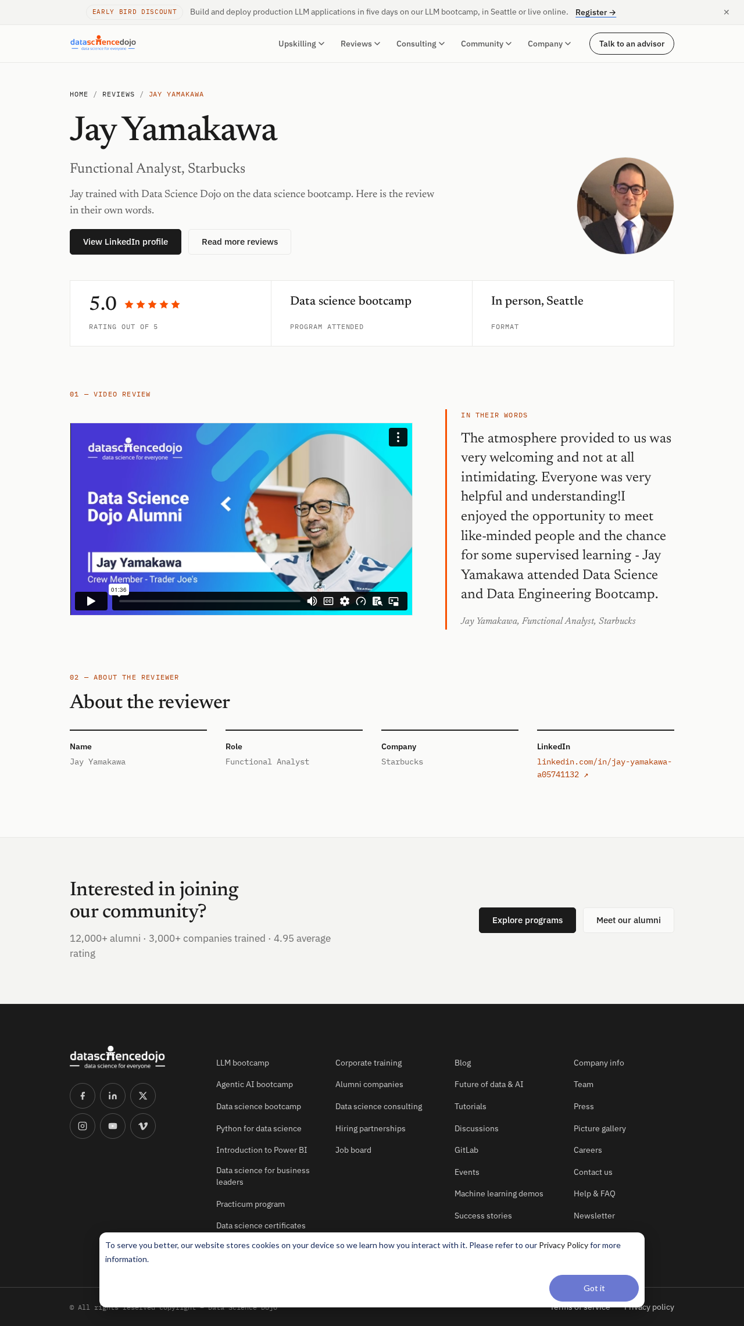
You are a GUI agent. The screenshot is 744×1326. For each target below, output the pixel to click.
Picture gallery (600, 1128)
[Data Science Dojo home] (134, 1057)
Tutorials (471, 1106)
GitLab (466, 1150)
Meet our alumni (628, 919)
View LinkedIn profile (125, 241)
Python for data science (259, 1128)
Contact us (593, 1172)
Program (306, 326)
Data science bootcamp (258, 1106)
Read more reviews (240, 241)
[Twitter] (143, 1096)
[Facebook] (82, 1096)
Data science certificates (261, 1225)
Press (584, 1106)
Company (545, 43)
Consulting (416, 43)
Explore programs (527, 919)
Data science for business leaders (263, 1176)
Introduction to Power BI (261, 1150)
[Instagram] (82, 1126)
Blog (463, 1062)
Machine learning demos (499, 1193)
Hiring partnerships (370, 1128)
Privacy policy (649, 1307)
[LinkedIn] (113, 1096)
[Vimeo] (143, 1126)
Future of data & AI (489, 1084)
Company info (599, 1062)
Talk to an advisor (631, 43)
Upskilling (297, 43)
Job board (353, 1150)
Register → (595, 12)
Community (482, 43)
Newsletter (594, 1215)
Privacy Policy (563, 1245)
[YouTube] (113, 1126)
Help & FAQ (595, 1193)
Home (79, 94)
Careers (588, 1150)
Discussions (477, 1128)
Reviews (356, 43)
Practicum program (250, 1204)
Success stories (483, 1215)
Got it (594, 1288)
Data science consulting (378, 1106)
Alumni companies (369, 1084)
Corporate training (368, 1062)
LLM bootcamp (242, 1062)
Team (583, 1084)
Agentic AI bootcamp (254, 1084)
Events (467, 1172)
